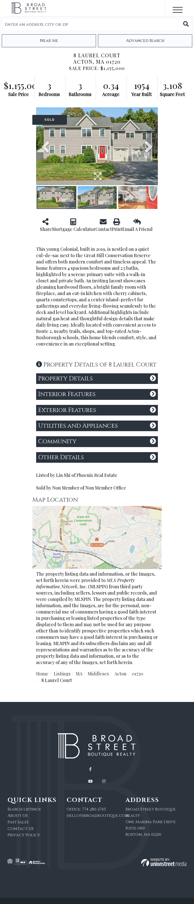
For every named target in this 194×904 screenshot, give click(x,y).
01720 (137, 674)
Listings (62, 674)
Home (42, 674)
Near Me (49, 40)
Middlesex (98, 674)
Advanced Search (145, 40)
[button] (186, 24)
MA (79, 674)
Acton (120, 674)
